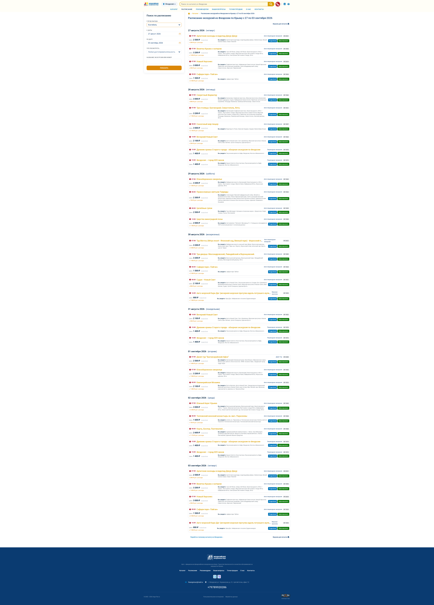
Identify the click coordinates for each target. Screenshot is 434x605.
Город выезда (152, 21)
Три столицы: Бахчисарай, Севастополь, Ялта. (218, 108)
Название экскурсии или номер (159, 57)
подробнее (204, 40)
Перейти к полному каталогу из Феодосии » (206, 537)
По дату (150, 39)
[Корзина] (288, 4)
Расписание (192, 570)
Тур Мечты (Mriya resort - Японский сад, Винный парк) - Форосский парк (230, 240)
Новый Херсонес (204, 61)
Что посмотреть (153, 48)
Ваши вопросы (218, 570)
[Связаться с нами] (278, 4)
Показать (164, 68)
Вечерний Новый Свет (207, 137)
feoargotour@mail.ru (195, 582)
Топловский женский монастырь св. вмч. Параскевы (222, 416)
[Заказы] (284, 4)
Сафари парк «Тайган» (207, 74)
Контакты (251, 570)
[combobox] (164, 25)
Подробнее (272, 41)
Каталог (182, 570)
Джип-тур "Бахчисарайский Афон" (213, 357)
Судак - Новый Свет (206, 279)
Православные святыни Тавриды (212, 192)
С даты (149, 30)
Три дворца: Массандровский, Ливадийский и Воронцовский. (226, 254)
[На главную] (151, 4)
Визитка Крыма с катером (209, 48)
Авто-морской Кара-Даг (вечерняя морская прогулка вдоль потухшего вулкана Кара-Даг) (240, 293)
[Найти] (271, 4)
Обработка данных (231, 597)
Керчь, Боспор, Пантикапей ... (211, 429)
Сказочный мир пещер (207, 124)
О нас (242, 570)
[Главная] (189, 13)
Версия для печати (280, 24)
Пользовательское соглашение (213, 597)
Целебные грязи (204, 208)
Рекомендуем (205, 570)
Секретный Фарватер (207, 95)
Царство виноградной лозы (210, 219)
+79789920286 (217, 587)
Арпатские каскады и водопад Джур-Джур (217, 36)
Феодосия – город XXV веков (210, 160)
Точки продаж (232, 570)
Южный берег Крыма (207, 403)
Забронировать (283, 41)
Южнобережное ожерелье (209, 179)
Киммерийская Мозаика (208, 382)
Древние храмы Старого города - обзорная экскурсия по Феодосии (228, 149)
